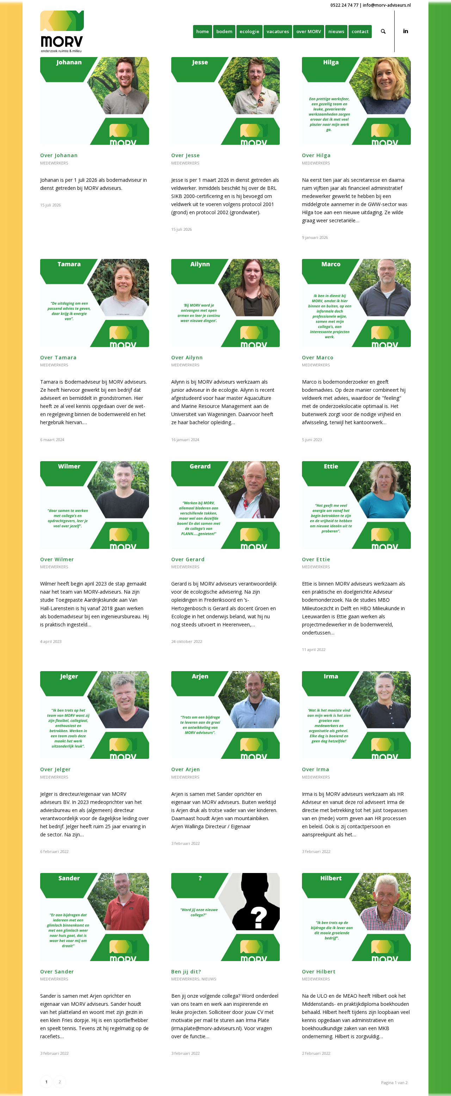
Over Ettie (316, 559)
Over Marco (318, 357)
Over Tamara (58, 357)
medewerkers (54, 163)
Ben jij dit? (186, 971)
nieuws (209, 979)
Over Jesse (185, 155)
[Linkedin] (405, 31)
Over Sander (57, 971)
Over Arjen (185, 769)
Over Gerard (188, 559)
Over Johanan (59, 155)
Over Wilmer (57, 559)
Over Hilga (316, 155)
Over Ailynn (187, 357)
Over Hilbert (319, 971)
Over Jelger (55, 769)
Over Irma (315, 769)
